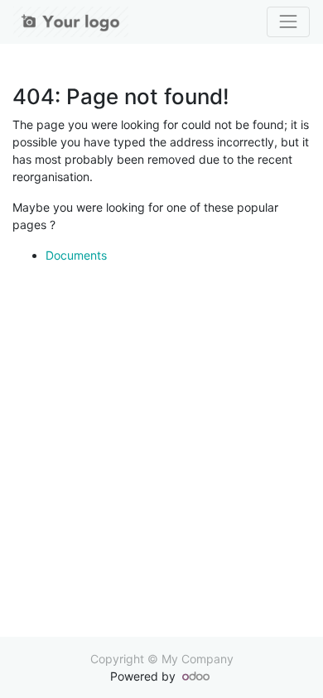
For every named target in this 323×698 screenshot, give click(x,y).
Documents (76, 255)
